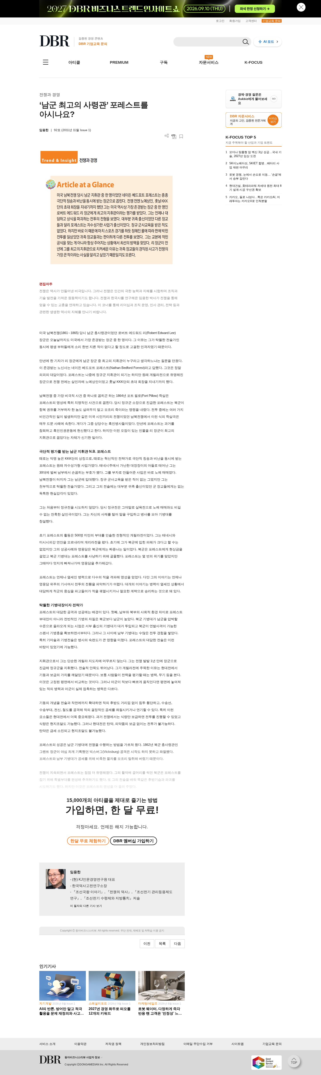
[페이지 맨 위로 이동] (295, 1062)
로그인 (220, 20)
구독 (164, 62)
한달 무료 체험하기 (88, 841)
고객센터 (251, 20)
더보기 (166, 135)
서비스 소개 (47, 1044)
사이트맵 (237, 1044)
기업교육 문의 (272, 20)
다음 (177, 943)
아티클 (74, 62)
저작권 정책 (113, 1044)
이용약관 (80, 1044)
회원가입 (235, 20)
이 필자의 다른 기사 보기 (86, 905)
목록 (162, 943)
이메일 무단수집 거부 (198, 1044)
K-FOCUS (253, 62)
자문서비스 (209, 62)
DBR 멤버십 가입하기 (133, 841)
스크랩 (181, 136)
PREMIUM (119, 62)
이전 (146, 943)
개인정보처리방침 (152, 1044)
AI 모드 (268, 41)
